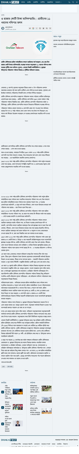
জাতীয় (29, 2)
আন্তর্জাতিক (50, 2)
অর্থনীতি (42, 2)
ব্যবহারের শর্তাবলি (27, 444)
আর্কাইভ (59, 444)
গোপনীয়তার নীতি (16, 444)
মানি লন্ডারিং (10, 366)
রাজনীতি (35, 2)
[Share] (29, 28)
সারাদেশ (57, 2)
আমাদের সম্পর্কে (45, 444)
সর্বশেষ (23, 2)
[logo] (10, 2)
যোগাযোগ (37, 444)
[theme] (69, 2)
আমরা (53, 444)
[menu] (76, 2)
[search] (73, 2)
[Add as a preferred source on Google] (33, 28)
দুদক (3, 366)
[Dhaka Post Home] (9, 440)
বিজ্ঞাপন (65, 444)
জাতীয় (2, 15)
